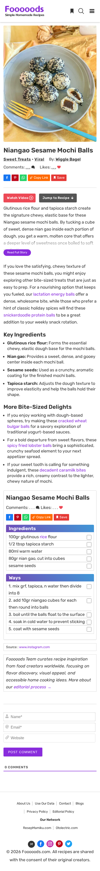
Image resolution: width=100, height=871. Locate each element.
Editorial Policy (63, 812)
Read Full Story (17, 252)
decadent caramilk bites (63, 470)
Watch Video (18, 198)
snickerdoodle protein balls (29, 315)
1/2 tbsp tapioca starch (31, 544)
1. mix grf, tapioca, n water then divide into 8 (45, 590)
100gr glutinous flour (33, 536)
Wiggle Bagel (68, 159)
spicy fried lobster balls (29, 445)
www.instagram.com (34, 647)
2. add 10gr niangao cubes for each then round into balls (43, 604)
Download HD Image (52, 136)
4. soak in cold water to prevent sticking (47, 621)
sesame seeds (22, 565)
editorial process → (32, 687)
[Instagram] (50, 843)
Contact (65, 803)
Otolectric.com (67, 828)
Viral (39, 159)
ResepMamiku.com (37, 828)
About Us (23, 803)
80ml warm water (25, 551)
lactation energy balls (54, 294)
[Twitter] (68, 843)
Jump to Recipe (56, 198)
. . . (28, 167)
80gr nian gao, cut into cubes (37, 558)
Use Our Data (44, 803)
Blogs (80, 803)
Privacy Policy (37, 812)
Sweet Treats (17, 159)
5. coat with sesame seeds (34, 628)
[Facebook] (41, 843)
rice (43, 536)
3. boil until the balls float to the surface (47, 614)
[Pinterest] (59, 843)
